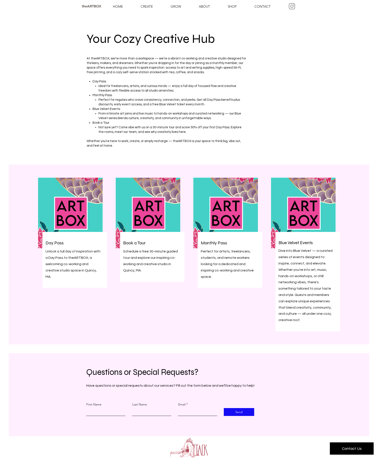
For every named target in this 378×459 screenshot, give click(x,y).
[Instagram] (292, 6)
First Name (94, 404)
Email (182, 404)
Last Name (139, 404)
